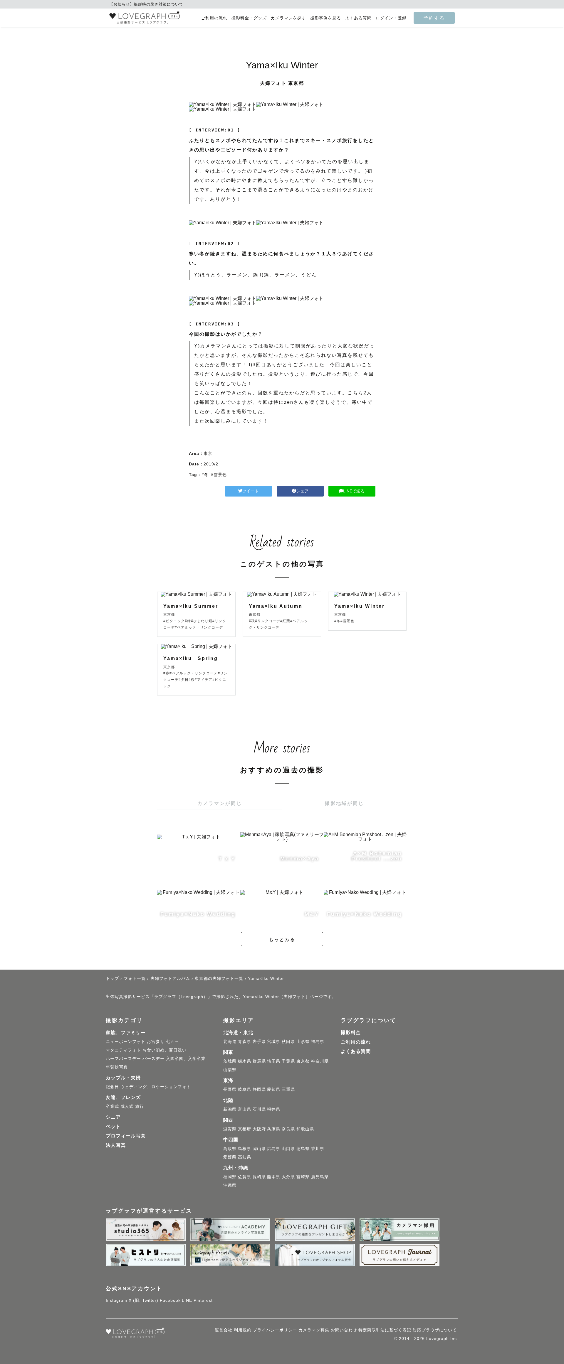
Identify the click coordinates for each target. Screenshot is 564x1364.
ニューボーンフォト (125, 1041)
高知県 (244, 1157)
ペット (113, 1126)
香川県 (317, 1148)
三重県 (288, 1089)
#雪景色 (219, 474)
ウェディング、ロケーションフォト (155, 1086)
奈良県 (288, 1129)
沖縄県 (229, 1185)
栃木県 (244, 1061)
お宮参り (155, 1041)
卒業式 (112, 1106)
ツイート (250, 491)
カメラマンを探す (288, 18)
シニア (113, 1117)
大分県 (288, 1176)
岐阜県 (244, 1089)
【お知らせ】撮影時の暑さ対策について (146, 4)
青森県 (244, 1041)
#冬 (205, 474)
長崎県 (259, 1176)
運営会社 (223, 1330)
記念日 (112, 1086)
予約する (434, 18)
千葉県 (288, 1061)
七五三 (172, 1041)
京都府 (244, 1129)
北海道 (229, 1041)
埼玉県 (273, 1061)
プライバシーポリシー (275, 1330)
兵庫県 (273, 1129)
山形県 (303, 1041)
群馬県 (259, 1061)
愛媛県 (229, 1157)
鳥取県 (229, 1148)
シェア (302, 491)
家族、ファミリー (126, 1032)
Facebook (170, 1300)
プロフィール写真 (126, 1135)
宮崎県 (303, 1176)
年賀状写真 (117, 1067)
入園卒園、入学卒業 (186, 1058)
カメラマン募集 (313, 1330)
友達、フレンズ (123, 1097)
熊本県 (273, 1176)
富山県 (244, 1109)
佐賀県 (244, 1176)
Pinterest (203, 1300)
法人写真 (116, 1145)
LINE (187, 1300)
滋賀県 (229, 1129)
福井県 (273, 1109)
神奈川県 (320, 1061)
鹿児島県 (320, 1176)
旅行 (139, 1106)
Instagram (116, 1300)
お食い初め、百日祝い (164, 1050)
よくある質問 (358, 18)
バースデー (153, 1058)
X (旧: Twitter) (143, 1300)
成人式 (127, 1106)
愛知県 (273, 1089)
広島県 (273, 1148)
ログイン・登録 (391, 18)
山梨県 (229, 1069)
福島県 (317, 1041)
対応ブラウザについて (435, 1330)
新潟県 (229, 1109)
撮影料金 (351, 1032)
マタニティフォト (123, 1050)
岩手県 (259, 1041)
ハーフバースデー (123, 1058)
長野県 (229, 1089)
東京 (208, 453)
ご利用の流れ (214, 18)
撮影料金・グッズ (249, 18)
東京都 (303, 1061)
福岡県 (229, 1176)
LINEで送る (354, 491)
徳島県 (303, 1148)
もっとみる (282, 939)
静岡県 (259, 1089)
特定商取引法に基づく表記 (384, 1330)
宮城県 (273, 1041)
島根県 (244, 1148)
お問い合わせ (344, 1330)
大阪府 (259, 1129)
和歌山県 (305, 1129)
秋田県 (288, 1041)
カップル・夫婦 (123, 1077)
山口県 (288, 1148)
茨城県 (229, 1061)
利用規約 (242, 1330)
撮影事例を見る (325, 18)
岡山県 (259, 1148)
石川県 (259, 1109)
